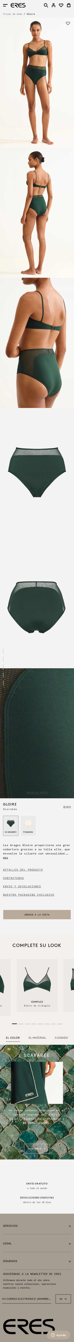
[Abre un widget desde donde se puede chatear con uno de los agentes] (58, 1335)
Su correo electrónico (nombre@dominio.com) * (26, 1299)
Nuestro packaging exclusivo (28, 894)
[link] (53, 5)
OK (61, 1298)
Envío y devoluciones (22, 886)
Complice (37, 1002)
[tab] (13, 1038)
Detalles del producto (23, 869)
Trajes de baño (12, 14)
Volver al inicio (37, 792)
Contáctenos (13, 878)
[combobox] (37, 914)
